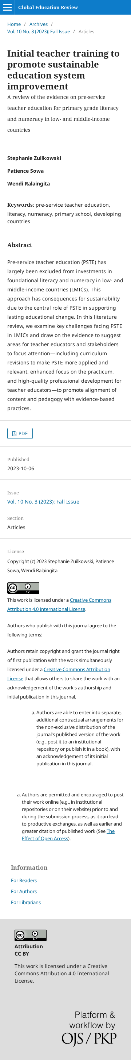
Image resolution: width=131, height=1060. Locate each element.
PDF (22, 433)
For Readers (24, 880)
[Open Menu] (7, 7)
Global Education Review (48, 7)
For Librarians (26, 902)
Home (14, 24)
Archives (38, 24)
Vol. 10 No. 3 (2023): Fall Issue (38, 31)
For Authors (24, 891)
